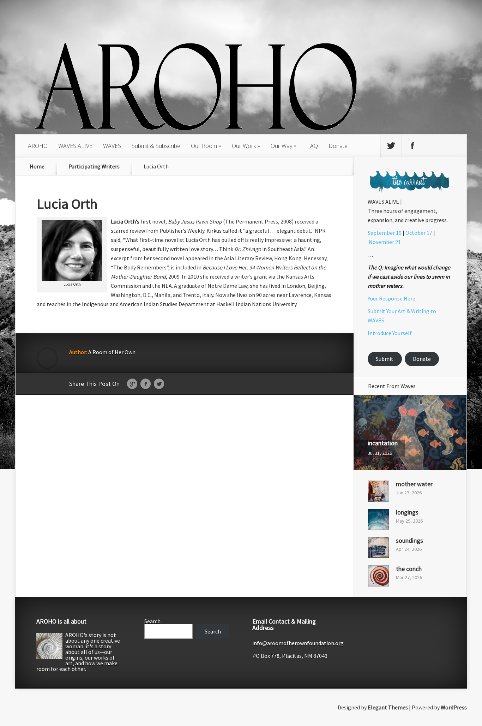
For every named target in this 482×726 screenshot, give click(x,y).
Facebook (145, 384)
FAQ (312, 146)
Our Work (244, 146)
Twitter (158, 384)
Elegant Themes (388, 707)
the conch (409, 569)
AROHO (38, 146)
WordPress (454, 707)
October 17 (418, 232)
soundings (409, 540)
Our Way (281, 146)
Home (37, 166)
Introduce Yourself (390, 333)
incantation (383, 443)
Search (152, 621)
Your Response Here (391, 298)
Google (132, 384)
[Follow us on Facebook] (412, 146)
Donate (338, 146)
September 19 (385, 232)
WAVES (112, 146)
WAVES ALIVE (75, 146)
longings (407, 512)
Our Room (204, 146)
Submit (384, 358)
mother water (414, 484)
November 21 (385, 241)
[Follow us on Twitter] (391, 146)
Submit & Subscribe (156, 146)
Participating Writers (94, 166)
